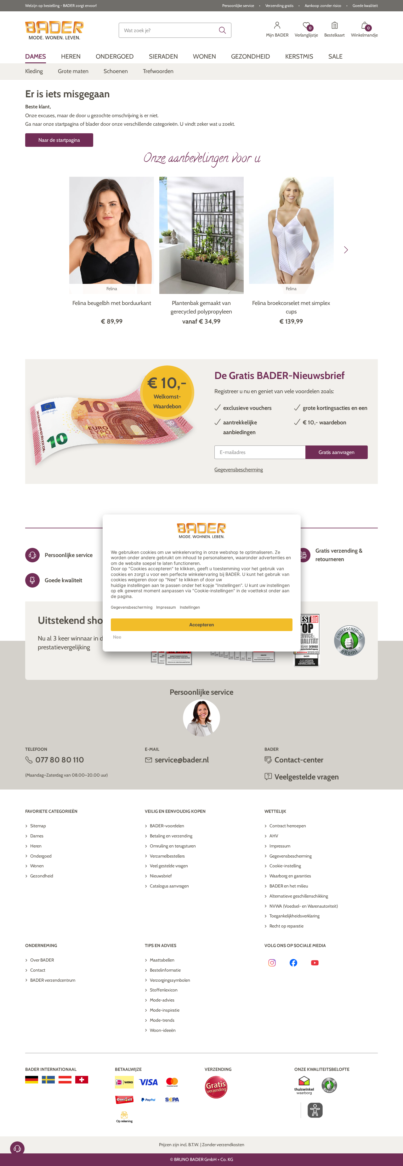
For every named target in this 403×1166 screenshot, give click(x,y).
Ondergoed (41, 856)
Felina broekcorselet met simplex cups (291, 307)
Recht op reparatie (287, 926)
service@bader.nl (182, 759)
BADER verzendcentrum (52, 980)
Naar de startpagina (59, 140)
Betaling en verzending (171, 836)
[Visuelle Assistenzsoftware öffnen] (312, 1110)
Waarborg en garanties (290, 876)
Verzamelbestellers (167, 856)
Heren (36, 846)
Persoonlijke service (238, 5)
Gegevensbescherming (238, 470)
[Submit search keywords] (222, 30)
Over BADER (42, 960)
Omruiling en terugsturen (173, 846)
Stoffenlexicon (164, 990)
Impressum (280, 846)
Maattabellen (162, 960)
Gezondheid (41, 876)
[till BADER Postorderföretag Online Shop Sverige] (48, 1079)
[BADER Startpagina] (54, 30)
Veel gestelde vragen (169, 866)
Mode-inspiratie (164, 1010)
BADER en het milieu (289, 886)
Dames (36, 836)
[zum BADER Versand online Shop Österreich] (65, 1079)
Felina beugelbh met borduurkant (111, 303)
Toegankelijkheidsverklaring (295, 916)
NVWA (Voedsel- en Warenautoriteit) (304, 906)
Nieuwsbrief (161, 876)
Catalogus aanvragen (169, 886)
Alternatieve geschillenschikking (299, 896)
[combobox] (175, 30)
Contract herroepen (288, 826)
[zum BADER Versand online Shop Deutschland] (31, 1079)
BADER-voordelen (167, 826)
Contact (37, 970)
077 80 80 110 (59, 759)
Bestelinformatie (165, 970)
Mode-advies (162, 1000)
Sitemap (38, 826)
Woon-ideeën (163, 1030)
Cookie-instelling (285, 866)
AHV (274, 836)
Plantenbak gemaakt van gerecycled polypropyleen (201, 307)
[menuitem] (36, 56)
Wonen (37, 866)
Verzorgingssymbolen (170, 980)
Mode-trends (162, 1020)
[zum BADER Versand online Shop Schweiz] (81, 1079)
